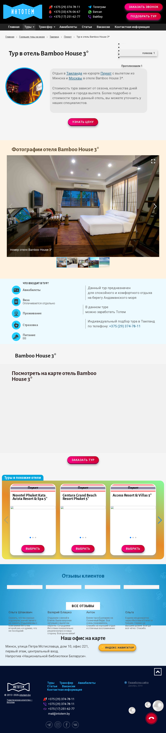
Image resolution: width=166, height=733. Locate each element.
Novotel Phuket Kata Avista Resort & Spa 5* (29, 497)
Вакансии (103, 27)
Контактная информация (132, 27)
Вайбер (98, 16)
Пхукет (106, 73)
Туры (27, 27)
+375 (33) (67, 11)
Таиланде (74, 73)
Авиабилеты (68, 27)
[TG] (49, 724)
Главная (13, 27)
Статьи (87, 27)
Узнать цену (83, 122)
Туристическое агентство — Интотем (19, 701)
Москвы (75, 78)
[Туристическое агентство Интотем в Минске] (22, 12)
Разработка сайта (138, 682)
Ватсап (97, 11)
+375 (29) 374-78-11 (125, 326)
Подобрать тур (144, 16)
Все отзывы (83, 606)
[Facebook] (66, 724)
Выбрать (33, 548)
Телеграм (99, 7)
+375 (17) (67, 16)
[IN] (57, 724)
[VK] (75, 724)
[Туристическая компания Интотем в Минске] (18, 687)
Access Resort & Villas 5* (132, 495)
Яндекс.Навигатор (119, 647)
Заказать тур (83, 460)
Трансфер (45, 27)
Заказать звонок (143, 7)
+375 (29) (67, 7)
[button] (153, 161)
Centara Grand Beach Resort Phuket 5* (79, 497)
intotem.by (25, 695)
